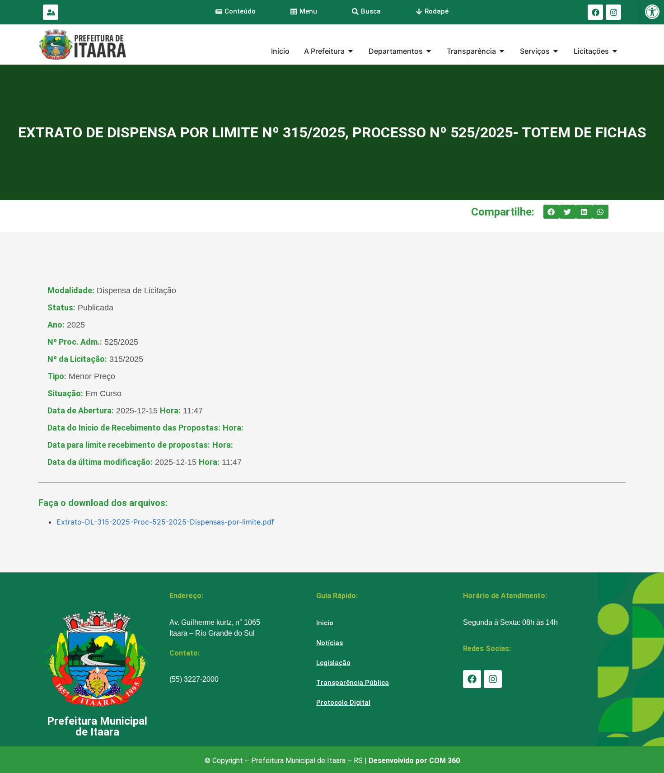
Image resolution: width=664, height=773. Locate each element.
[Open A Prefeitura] (350, 51)
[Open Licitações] (614, 51)
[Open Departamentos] (428, 51)
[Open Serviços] (555, 51)
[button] (551, 212)
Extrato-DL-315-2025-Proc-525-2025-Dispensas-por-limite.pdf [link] (165, 521)
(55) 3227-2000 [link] (194, 679)
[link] (652, 11)
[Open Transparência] (501, 51)
